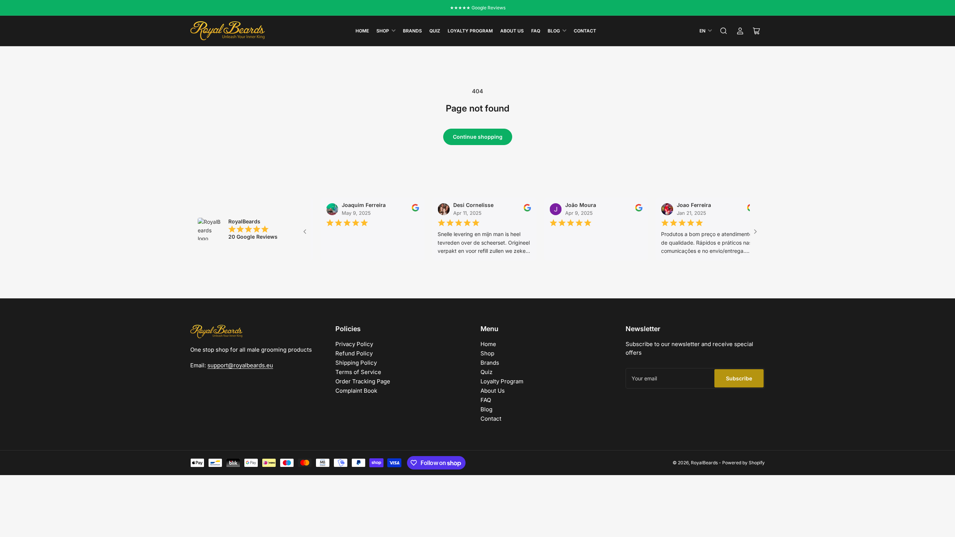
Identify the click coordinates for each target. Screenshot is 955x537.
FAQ (535, 31)
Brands (412, 31)
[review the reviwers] (404, 210)
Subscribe (739, 378)
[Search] (724, 31)
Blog (554, 31)
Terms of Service (358, 372)
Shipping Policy (356, 362)
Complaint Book (356, 390)
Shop (382, 31)
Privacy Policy (354, 344)
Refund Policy (354, 353)
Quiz (434, 31)
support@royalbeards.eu (240, 365)
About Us (512, 31)
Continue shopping (477, 137)
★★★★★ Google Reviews (477, 7)
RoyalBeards (704, 462)
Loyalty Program (470, 31)
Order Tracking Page (362, 381)
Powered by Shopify (743, 462)
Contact (585, 31)
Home (362, 31)
